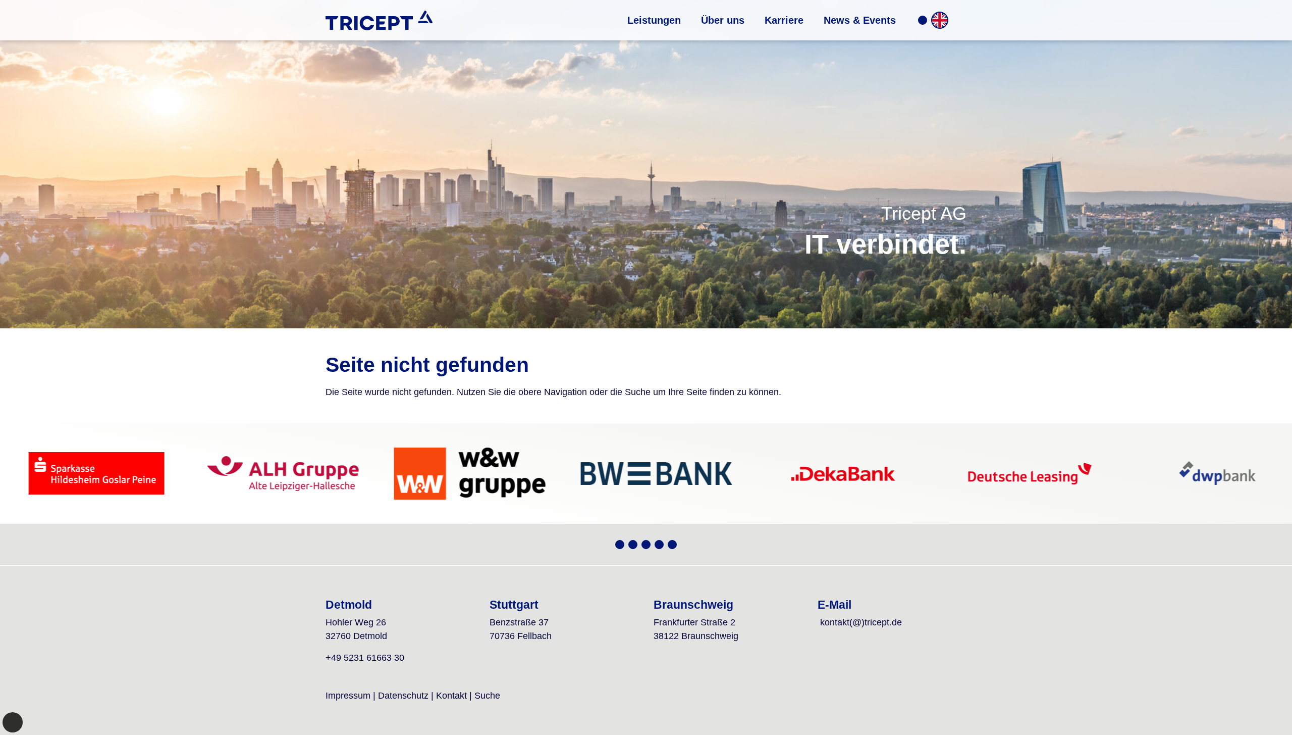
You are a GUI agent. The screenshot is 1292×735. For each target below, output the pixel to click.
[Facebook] (659, 544)
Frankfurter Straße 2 (694, 622)
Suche (487, 696)
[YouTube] (632, 544)
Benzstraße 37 (519, 622)
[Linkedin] (672, 544)
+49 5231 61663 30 (365, 658)
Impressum (348, 696)
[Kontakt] (922, 20)
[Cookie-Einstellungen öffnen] (13, 722)
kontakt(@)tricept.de (861, 622)
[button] (654, 20)
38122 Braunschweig (696, 636)
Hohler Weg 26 (356, 622)
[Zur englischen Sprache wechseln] (939, 20)
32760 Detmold (356, 636)
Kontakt (451, 696)
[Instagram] (646, 544)
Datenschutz (403, 696)
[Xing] (619, 544)
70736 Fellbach (521, 636)
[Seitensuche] (958, 20)
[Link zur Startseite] (379, 20)
